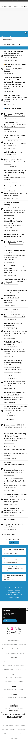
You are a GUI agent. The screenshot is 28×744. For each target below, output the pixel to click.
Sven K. (10, 315)
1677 (14, 140)
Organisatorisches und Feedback (14, 212)
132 (13, 394)
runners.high (12, 56)
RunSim (10, 300)
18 (10, 378)
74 (10, 311)
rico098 (5, 287)
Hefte (12, 0)
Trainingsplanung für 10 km (12, 400)
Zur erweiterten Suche (7, 39)
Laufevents (16, 6)
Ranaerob (9, 270)
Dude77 (10, 143)
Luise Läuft (8, 376)
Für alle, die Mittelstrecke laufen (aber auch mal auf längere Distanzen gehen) (15, 293)
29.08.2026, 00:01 (13, 562)
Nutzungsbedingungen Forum (9, 644)
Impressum (17, 636)
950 (10, 111)
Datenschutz (17, 590)
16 (16, 346)
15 (14, 346)
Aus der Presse (9, 519)
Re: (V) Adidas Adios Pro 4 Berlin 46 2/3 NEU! (15, 575)
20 (14, 378)
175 (18, 422)
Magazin (4, 661)
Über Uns (10, 636)
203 (8, 297)
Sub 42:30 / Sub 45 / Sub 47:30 (14, 392)
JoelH (8, 525)
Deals (14, 681)
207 (18, 297)
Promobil (12, 733)
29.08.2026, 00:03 (13, 553)
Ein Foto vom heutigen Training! (15, 494)
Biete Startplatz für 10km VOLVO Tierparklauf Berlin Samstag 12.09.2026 (15, 173)
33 (14, 328)
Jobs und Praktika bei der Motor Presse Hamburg (14, 697)
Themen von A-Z (18, 677)
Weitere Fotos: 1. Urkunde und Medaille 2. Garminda (15, 551)
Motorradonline (21, 729)
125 (10, 467)
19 (12, 378)
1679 (20, 140)
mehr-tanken (5, 729)
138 (8, 207)
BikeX (23, 721)
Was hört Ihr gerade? (11, 309)
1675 (8, 140)
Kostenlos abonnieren (10, 621)
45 (10, 156)
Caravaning (5, 725)
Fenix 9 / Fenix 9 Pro (11, 122)
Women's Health (14, 738)
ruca (9, 350)
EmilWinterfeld (7, 230)
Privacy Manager (6, 648)
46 (12, 156)
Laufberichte (13, 58)
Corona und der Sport (13, 108)
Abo (9, 661)
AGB (23, 636)
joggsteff (9, 282)
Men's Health (13, 729)
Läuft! (8, 69)
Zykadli (5, 305)
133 (16, 394)
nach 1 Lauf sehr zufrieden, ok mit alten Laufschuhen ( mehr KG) (14, 481)
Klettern (23, 725)
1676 (11, 140)
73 (8, 311)
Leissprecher (12, 160)
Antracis (5, 148)
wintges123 (10, 453)
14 (12, 346)
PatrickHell (9, 485)
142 (18, 207)
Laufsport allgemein (10, 145)
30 (8, 328)
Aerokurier (5, 721)
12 (8, 346)
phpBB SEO (17, 597)
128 (18, 467)
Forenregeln (10, 590)
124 (8, 467)
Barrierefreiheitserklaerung (18, 648)
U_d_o (8, 225)
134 (18, 394)
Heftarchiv (21, 689)
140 (13, 207)
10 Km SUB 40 (9, 419)
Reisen (4, 665)
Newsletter (20, 681)
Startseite (6, 587)
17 (8, 378)
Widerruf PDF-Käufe (21, 669)
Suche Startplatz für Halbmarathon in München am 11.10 (14, 449)
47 (14, 156)
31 (10, 328)
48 (16, 156)
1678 (17, 140)
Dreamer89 (11, 438)
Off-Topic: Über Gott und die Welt (14, 116)
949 (8, 111)
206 (16, 297)
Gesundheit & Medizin (16, 244)
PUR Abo (10, 665)
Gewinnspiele (8, 681)
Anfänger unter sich (11, 440)
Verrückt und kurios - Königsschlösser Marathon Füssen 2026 (13, 221)
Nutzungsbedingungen (13, 640)
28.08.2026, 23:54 (13, 571)
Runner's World (19, 733)
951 (13, 111)
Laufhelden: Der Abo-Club (18, 661)
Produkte (16, 0)
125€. (8, 577)
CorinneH (6, 247)
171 (8, 422)
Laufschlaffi (11, 500)
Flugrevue (17, 725)
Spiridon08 (9, 255)
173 (13, 422)
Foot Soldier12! (7, 198)
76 (14, 311)
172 (10, 422)
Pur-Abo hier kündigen (19, 665)
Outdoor (6, 733)
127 (16, 467)
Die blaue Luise (13, 381)
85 (16, 496)
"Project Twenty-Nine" (11, 508)
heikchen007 (6, 504)
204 (10, 297)
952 (16, 111)
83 (12, 496)
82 (10, 496)
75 (12, 311)
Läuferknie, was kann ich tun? (16, 279)
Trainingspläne (4, 6)
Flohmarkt (7, 71)
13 (10, 346)
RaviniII (5, 388)
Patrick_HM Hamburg (13, 367)
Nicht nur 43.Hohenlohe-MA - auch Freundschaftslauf (15, 566)
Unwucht (6, 430)
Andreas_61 (10, 177)
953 (18, 111)
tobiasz (5, 415)
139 (10, 207)
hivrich (8, 411)
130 (8, 394)
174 (16, 422)
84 (14, 496)
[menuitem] (21, 33)
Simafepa (6, 458)
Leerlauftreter (12, 425)
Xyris (5, 443)
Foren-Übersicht (12, 587)
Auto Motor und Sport (14, 721)
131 (10, 394)
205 (13, 297)
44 (8, 156)
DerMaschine (12, 470)
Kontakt (5, 636)
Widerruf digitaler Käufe (8, 669)
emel (9, 397)
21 (16, 378)
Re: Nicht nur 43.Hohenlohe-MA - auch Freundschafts (15, 549)
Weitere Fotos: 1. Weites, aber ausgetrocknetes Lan (15, 559)
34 (16, 328)
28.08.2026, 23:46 (10, 579)
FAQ (19, 587)
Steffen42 (6, 119)
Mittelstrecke (8, 272)
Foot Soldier (11, 193)
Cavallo (11, 725)
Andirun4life (12, 242)
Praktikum (6, 653)
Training (9, 6)
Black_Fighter (7, 338)
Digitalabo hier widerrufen (17, 653)
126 (13, 467)
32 (12, 328)
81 (8, 496)
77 (16, 311)
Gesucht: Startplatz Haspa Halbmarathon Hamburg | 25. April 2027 (14, 363)
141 (16, 207)
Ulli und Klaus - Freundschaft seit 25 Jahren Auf (15, 568)
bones (10, 114)
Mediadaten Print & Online (10, 689)
